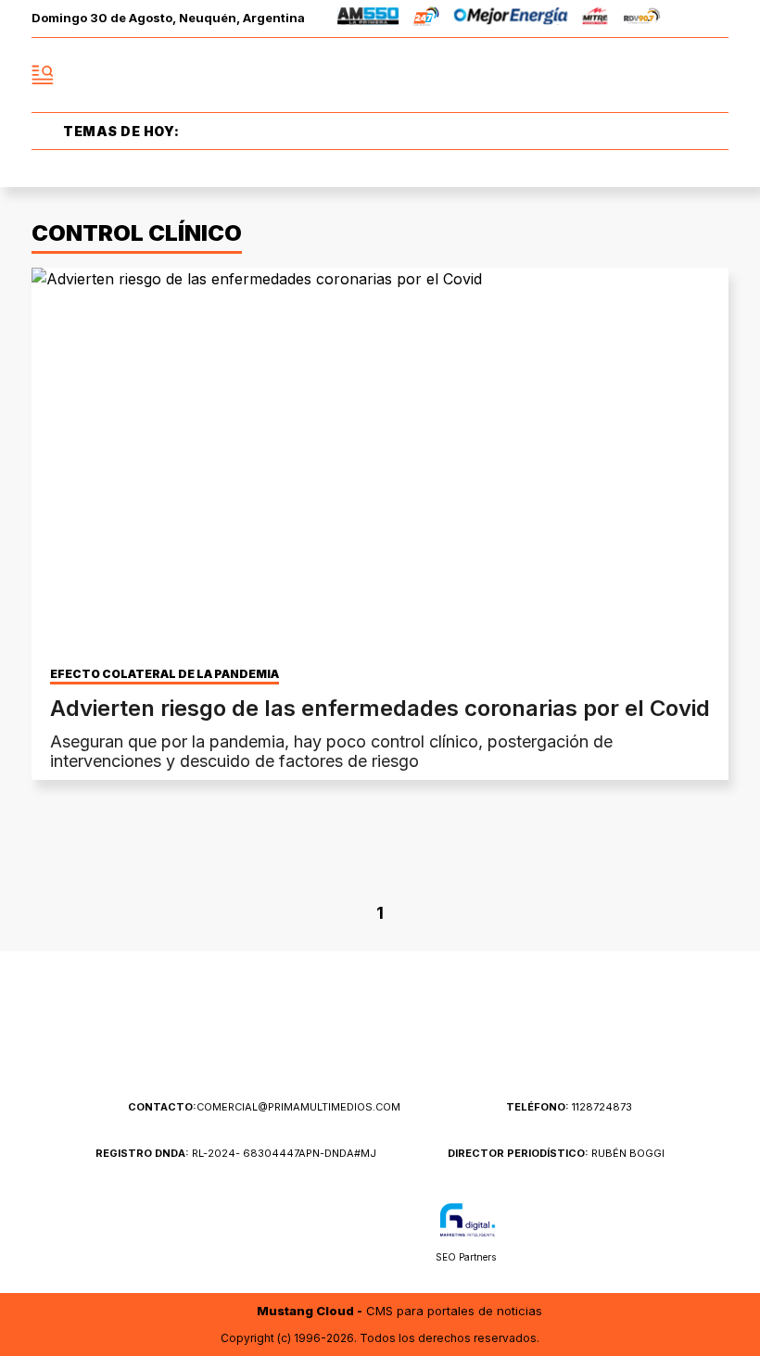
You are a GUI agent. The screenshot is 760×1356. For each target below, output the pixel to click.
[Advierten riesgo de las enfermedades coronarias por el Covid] (380, 463)
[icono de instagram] (673, 75)
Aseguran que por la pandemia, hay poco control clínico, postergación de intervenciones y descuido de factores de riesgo (331, 751)
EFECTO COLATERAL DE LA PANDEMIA (164, 674)
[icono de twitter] (632, 75)
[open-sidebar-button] (43, 75)
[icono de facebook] (591, 75)
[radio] (368, 19)
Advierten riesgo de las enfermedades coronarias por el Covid (380, 708)
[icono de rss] (713, 75)
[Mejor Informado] (380, 75)
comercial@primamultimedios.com (264, 1106)
